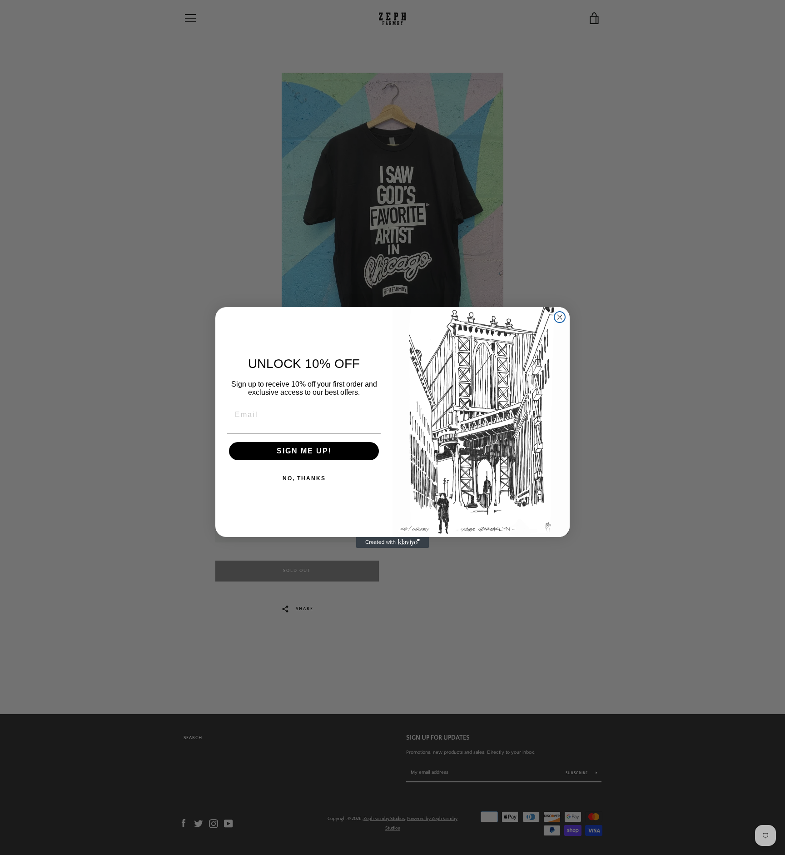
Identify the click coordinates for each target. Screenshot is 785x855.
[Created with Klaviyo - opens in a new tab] (392, 542)
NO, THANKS (304, 478)
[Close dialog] (559, 317)
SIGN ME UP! (304, 451)
